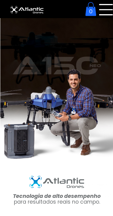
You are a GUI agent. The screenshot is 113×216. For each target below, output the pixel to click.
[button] (90, 9)
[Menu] (106, 9)
